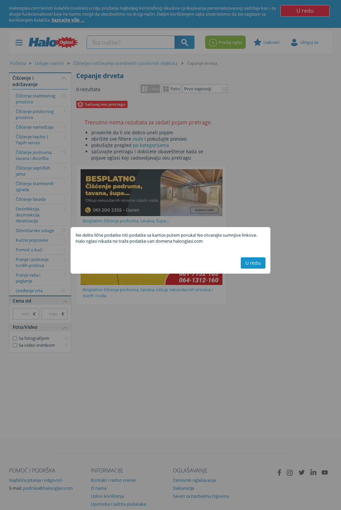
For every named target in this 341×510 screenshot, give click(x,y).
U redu (253, 263)
